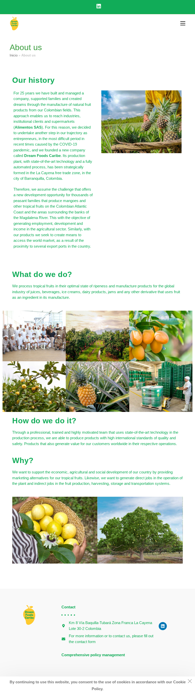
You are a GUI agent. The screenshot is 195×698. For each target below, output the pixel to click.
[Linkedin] (163, 626)
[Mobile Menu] (182, 23)
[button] (18, 530)
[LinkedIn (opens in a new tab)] (97, 6)
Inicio (14, 55)
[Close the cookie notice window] (189, 682)
